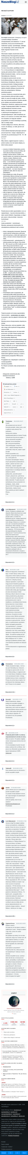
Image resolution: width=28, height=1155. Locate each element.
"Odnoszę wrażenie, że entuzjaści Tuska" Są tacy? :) (12, 1091)
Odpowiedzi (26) (9, 916)
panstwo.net (14, 1112)
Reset (24, 1152)
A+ (10, 1152)
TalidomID (8, 768)
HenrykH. (8, 699)
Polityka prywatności (6, 1149)
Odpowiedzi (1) (9, 502)
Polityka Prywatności (13, 1135)
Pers (7, 569)
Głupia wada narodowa (9, 1032)
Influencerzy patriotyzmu (9, 1034)
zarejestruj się (13, 374)
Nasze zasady (5, 1144)
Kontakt (3, 1141)
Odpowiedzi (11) (9, 692)
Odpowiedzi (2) (9, 562)
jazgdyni (3, 15)
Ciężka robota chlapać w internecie (12, 1037)
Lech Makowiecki (10, 509)
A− (17, 1152)
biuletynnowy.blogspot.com (13, 803)
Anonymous (9, 664)
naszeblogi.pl (16, 1114)
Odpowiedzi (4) (9, 656)
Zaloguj (5, 374)
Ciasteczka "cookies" (7, 1146)
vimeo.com (8, 753)
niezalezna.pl (17, 1110)
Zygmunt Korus (10, 923)
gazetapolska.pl (5, 1112)
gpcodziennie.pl (5, 1116)
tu (13, 1123)
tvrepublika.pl (14, 1116)
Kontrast (4, 1152)
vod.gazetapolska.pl (6, 1114)
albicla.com (22, 1116)
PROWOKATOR (7, 1067)
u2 (6, 733)
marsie (7, 787)
